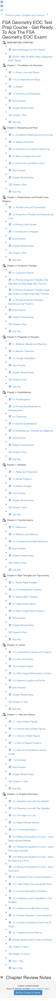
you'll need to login (40, 988)
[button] (2, 2)
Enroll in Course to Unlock (28, 992)
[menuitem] (2, 6)
